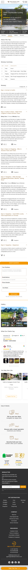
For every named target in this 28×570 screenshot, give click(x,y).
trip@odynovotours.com (14, 555)
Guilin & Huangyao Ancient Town (11, 382)
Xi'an (14, 500)
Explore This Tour (11, 396)
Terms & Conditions (14, 533)
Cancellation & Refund (14, 535)
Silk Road (23, 500)
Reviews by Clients (14, 518)
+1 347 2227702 (14, 549)
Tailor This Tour (13, 568)
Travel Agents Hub (14, 516)
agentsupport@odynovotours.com (14, 556)
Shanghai (5, 502)
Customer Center (14, 531)
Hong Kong (14, 506)
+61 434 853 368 (14, 550)
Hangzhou (5, 506)
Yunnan (14, 504)
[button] (15, 336)
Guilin (14, 502)
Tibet (23, 502)
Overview (3, 35)
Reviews (22, 35)
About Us (14, 514)
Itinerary (10, 35)
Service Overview (14, 522)
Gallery (16, 35)
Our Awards (14, 520)
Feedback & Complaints (14, 537)
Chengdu (5, 504)
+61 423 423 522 (14, 552)
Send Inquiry (14, 294)
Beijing (5, 500)
